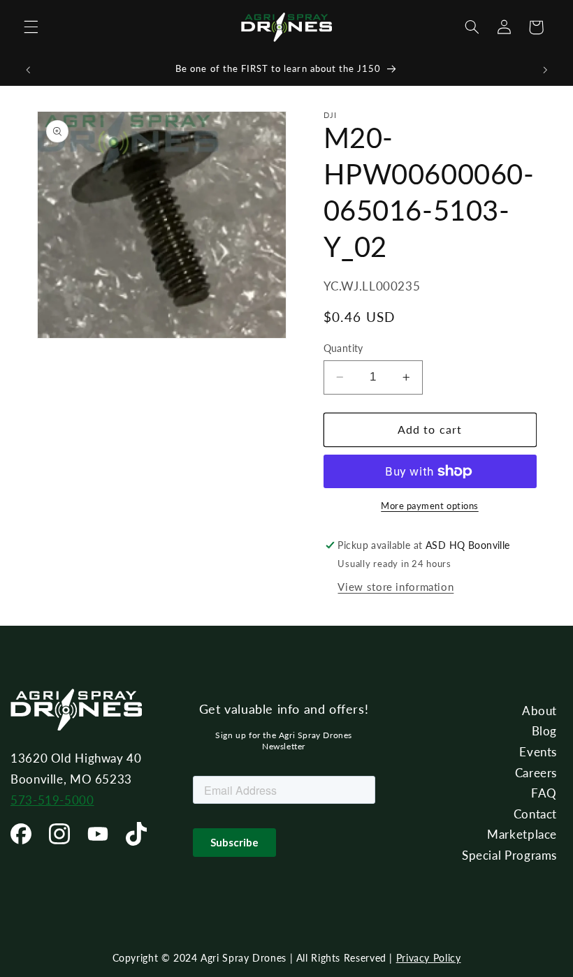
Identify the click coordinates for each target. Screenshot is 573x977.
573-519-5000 (52, 800)
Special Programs (509, 855)
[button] (31, 27)
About (539, 710)
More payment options (430, 506)
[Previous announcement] (28, 69)
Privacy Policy (428, 958)
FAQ (544, 793)
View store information (396, 586)
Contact (535, 814)
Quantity (343, 348)
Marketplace (522, 834)
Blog (545, 730)
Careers (536, 772)
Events (538, 751)
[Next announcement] (545, 69)
